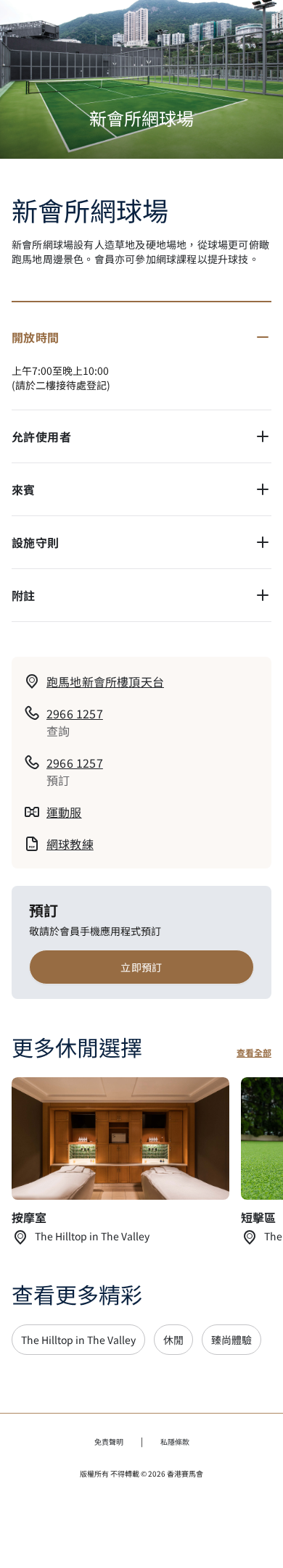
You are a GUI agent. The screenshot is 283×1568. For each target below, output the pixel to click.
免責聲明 (108, 1441)
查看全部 (254, 1052)
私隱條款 (174, 1441)
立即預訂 (141, 967)
